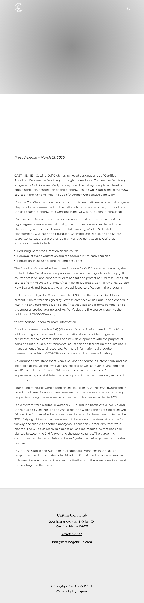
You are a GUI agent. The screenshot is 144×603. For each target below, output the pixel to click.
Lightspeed (80, 591)
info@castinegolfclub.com (72, 542)
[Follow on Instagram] (76, 554)
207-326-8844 (72, 534)
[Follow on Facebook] (67, 554)
